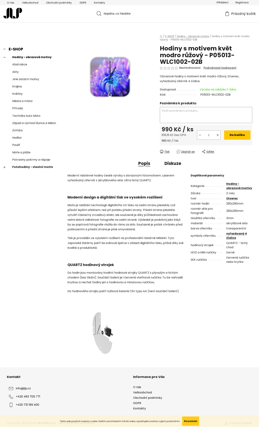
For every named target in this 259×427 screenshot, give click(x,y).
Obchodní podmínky (59, 2)
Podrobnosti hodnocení (219, 68)
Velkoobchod (30, 2)
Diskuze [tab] (172, 163)
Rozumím (190, 421)
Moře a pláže (21, 152)
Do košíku (237, 135)
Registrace (242, 2)
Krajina (17, 86)
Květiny (17, 94)
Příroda (17, 108)
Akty (15, 72)
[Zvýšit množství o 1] (217, 135)
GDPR (83, 2)
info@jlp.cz (23, 388)
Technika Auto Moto (26, 116)
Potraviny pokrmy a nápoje (31, 160)
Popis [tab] (144, 163)
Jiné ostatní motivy (25, 79)
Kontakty (99, 2)
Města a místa (22, 101)
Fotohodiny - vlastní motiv (32, 167)
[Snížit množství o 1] (200, 135)
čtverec (232, 198)
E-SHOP (16, 49)
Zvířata (17, 130)
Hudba (16, 138)
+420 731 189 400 (27, 405)
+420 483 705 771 (28, 396)
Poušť (16, 145)
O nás (10, 2)
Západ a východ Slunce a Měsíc (34, 123)
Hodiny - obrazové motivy (32, 57)
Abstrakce (19, 64)
